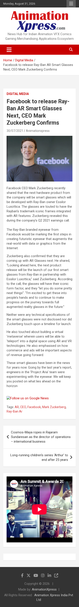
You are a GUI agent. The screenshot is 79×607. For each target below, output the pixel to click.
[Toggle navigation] (9, 50)
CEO (23, 407)
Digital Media (18, 94)
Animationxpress (38, 131)
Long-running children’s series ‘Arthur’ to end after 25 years (39, 457)
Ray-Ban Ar (14, 411)
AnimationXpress (44, 589)
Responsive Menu (71, 3)
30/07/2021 (15, 131)
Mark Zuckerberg (54, 407)
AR (17, 407)
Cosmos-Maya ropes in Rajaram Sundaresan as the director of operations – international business (41, 436)
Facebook (34, 407)
